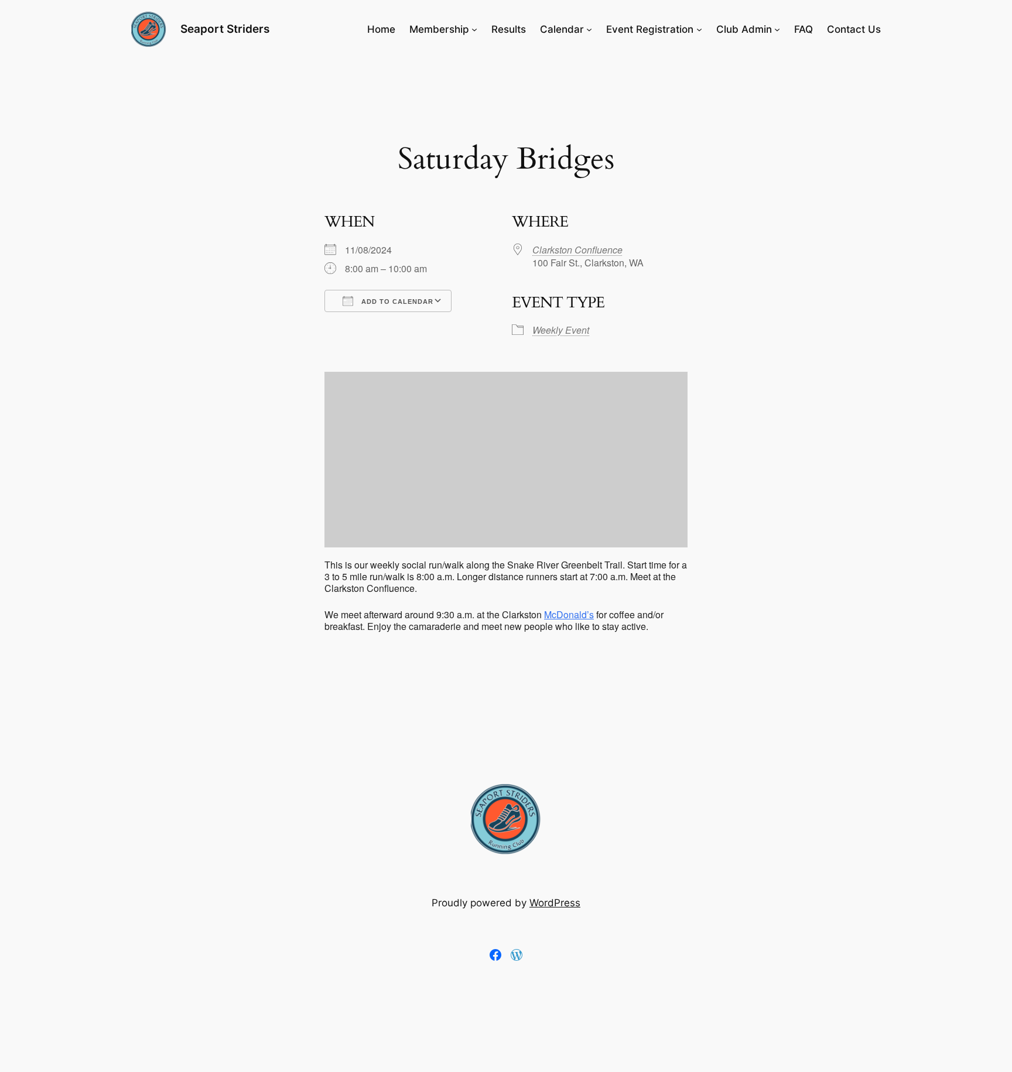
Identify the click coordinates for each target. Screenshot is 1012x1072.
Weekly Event (560, 330)
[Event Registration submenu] (699, 29)
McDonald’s (569, 614)
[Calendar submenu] (589, 29)
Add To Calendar (396, 301)
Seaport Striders (224, 29)
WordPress (554, 903)
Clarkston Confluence (577, 249)
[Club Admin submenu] (777, 29)
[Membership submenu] (474, 29)
